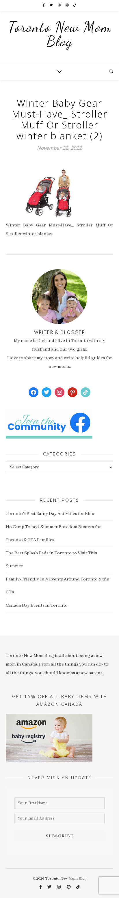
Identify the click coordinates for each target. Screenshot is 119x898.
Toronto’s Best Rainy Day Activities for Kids (50, 514)
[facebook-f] (44, 5)
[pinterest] (67, 5)
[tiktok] (74, 5)
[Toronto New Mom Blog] (59, 37)
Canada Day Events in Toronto (37, 605)
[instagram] (59, 5)
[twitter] (51, 5)
